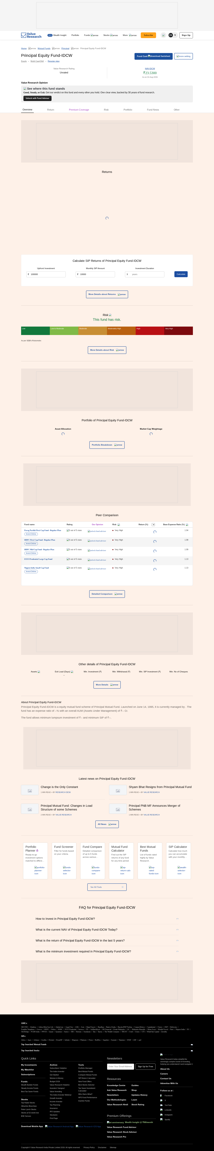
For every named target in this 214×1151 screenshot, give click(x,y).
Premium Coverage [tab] (79, 110)
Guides (135, 1085)
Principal (65, 48)
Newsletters (113, 1095)
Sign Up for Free (145, 1066)
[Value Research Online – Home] (31, 35)
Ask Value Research (117, 1090)
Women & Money (56, 1078)
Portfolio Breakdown (102, 445)
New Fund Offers (85, 1082)
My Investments (29, 1065)
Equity (24, 61)
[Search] (163, 35)
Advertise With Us (169, 1083)
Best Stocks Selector (86, 1085)
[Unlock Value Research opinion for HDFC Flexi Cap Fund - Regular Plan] (97, 540)
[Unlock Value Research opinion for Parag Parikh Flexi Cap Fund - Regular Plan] (97, 531)
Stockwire (54, 1115)
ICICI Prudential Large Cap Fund (38, 559)
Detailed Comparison (102, 594)
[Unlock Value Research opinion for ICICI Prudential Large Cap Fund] (97, 560)
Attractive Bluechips (29, 1106)
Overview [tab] (27, 109)
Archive (53, 1065)
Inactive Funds (84, 1101)
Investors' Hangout (57, 1088)
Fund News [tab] (153, 110)
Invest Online (31, 534)
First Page (54, 1118)
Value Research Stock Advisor (122, 1132)
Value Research (152, 792)
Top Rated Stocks (28, 1103)
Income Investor (56, 1102)
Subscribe (148, 35)
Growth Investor (56, 1098)
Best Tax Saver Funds (29, 1092)
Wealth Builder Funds (29, 1085)
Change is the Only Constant (59, 787)
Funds (87, 35)
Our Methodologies (116, 1100)
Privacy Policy (89, 1147)
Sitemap (113, 1147)
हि (175, 35)
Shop (134, 1090)
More (125, 35)
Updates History (139, 1095)
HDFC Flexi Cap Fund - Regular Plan (39, 540)
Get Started (54, 1075)
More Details (102, 685)
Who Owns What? (85, 1094)
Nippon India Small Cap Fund (36, 568)
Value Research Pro (116, 1137)
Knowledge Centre (116, 1085)
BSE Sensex (26, 1116)
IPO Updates (55, 1112)
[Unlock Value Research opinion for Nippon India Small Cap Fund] (97, 568)
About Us (165, 1069)
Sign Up (186, 35)
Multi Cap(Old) (37, 61)
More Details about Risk (102, 350)
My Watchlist (27, 1069)
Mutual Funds (44, 48)
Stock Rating (137, 1104)
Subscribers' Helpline (58, 1068)
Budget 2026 (55, 1082)
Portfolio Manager (85, 1068)
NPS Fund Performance (87, 1098)
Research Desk (63, 792)
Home (24, 48)
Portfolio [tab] (128, 110)
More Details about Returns (102, 294)
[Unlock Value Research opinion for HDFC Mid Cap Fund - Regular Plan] (97, 550)
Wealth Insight (59, 35)
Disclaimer (102, 1147)
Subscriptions (28, 1074)
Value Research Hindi (117, 1104)
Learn (134, 1100)
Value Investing (56, 1092)
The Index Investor (57, 1072)
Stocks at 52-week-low (30, 1113)
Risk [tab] (106, 110)
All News (102, 824)
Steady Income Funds (29, 1088)
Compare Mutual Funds (87, 1075)
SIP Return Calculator (86, 1078)
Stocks (106, 35)
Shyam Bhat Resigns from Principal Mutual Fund (160, 787)
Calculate (181, 274)
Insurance (54, 1108)
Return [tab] (50, 110)
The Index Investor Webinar (60, 1095)
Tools (81, 1065)
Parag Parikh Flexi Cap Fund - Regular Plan (42, 530)
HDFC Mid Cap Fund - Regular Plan (39, 549)
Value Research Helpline (60, 1085)
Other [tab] (176, 110)
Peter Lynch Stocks (28, 1109)
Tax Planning (55, 1105)
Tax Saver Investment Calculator (86, 1089)
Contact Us (165, 1078)
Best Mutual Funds (85, 1072)
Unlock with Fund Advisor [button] (37, 98)
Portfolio (75, 35)
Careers (164, 1074)
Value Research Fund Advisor (121, 1127)
